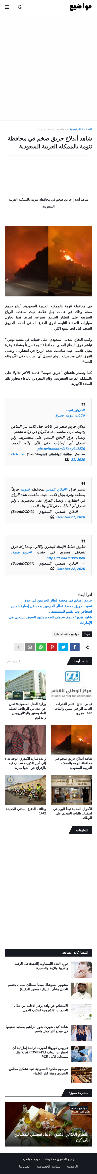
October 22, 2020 (70, 569)
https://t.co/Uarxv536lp (66, 558)
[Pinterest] (52, 647)
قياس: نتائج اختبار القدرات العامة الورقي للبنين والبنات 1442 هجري (73, 708)
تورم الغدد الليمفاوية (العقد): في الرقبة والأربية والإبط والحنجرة (41, 966)
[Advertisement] (48, 67)
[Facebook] (75, 647)
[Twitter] (63, 647)
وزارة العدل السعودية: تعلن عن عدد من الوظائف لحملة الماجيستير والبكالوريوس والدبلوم (27, 710)
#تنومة (25, 489)
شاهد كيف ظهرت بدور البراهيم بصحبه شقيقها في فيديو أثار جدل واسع (37, 1029)
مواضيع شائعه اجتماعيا (51, 129)
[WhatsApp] (41, 647)
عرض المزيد (12, 661)
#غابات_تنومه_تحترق (70, 415)
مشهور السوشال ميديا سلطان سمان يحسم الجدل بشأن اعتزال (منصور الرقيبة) (38, 987)
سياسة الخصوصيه (48, 1166)
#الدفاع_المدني (57, 489)
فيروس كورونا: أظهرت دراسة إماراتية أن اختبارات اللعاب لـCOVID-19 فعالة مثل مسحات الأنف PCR (40, 1052)
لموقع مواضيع (32, 1159)
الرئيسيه (72, 1166)
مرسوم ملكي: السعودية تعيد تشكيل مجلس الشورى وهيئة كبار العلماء (38, 1071)
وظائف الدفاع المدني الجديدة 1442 (26, 811)
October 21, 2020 (70, 517)
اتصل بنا (24, 1166)
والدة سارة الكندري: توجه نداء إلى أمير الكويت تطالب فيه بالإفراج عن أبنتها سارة (25, 763)
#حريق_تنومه (75, 410)
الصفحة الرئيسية (80, 129)
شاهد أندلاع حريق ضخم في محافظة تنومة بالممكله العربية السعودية (73, 763)
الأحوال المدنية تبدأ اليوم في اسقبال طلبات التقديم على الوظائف (72, 813)
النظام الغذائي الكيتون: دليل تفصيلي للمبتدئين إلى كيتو (51, 1137)
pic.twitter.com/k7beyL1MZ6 (61, 449)
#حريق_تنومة (22, 552)
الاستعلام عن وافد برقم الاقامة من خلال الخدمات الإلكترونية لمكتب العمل (41, 1008)
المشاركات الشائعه (75, 952)
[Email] (30, 647)
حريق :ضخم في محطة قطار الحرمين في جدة (58, 600)
